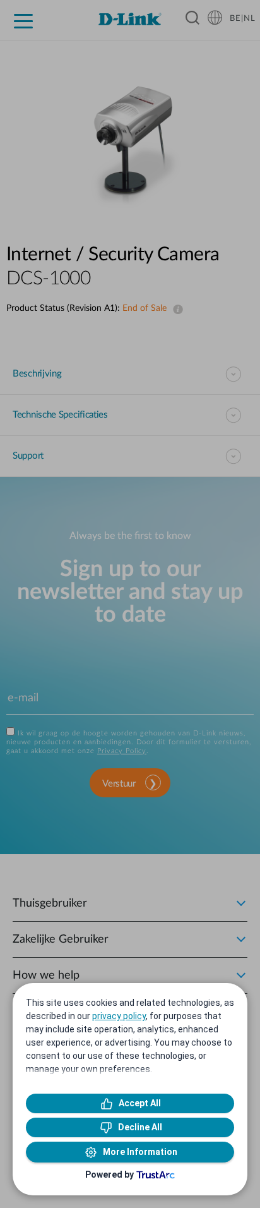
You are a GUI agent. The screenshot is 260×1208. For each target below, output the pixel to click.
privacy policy (119, 1016)
